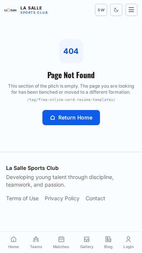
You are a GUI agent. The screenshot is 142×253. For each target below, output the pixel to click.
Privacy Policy (62, 198)
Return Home (75, 117)
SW (101, 10)
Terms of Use (22, 198)
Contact (95, 198)
